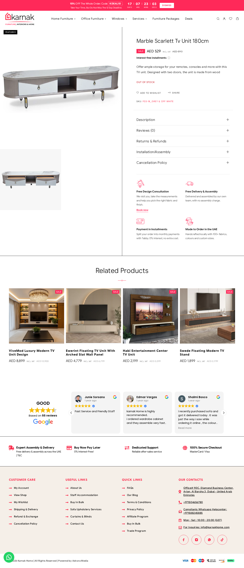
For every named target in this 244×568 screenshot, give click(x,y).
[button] (223, 412)
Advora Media (80, 560)
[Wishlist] (230, 19)
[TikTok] (222, 539)
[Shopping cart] (237, 19)
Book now (142, 210)
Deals (189, 19)
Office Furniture (92, 19)
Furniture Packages (166, 19)
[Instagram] (196, 539)
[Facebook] (183, 539)
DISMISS (166, 5)
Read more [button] (178, 428)
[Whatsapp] (209, 539)
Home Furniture (62, 19)
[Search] (218, 18)
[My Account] (224, 18)
